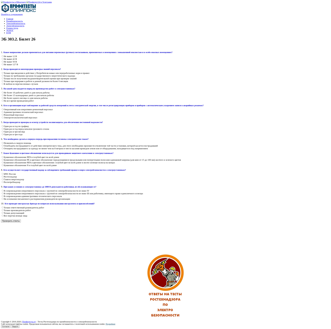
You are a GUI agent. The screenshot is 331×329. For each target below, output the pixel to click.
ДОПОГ (9, 30)
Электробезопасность (15, 23)
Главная (9, 19)
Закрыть (15, 327)
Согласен (5, 327)
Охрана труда (12, 28)
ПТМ (8, 33)
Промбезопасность (14, 21)
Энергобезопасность (15, 26)
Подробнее (110, 324)
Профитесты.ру (29, 322)
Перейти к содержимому (12, 14)
